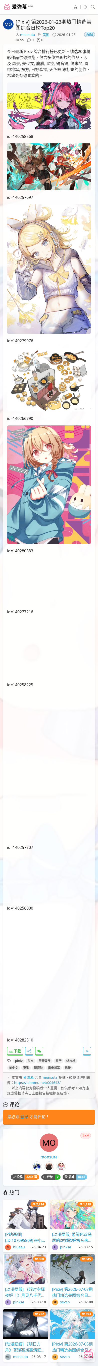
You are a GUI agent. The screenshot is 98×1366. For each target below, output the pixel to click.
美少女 (13, 1068)
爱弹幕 (28, 1077)
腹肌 (26, 1068)
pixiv (19, 1061)
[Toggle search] (93, 7)
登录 (24, 1116)
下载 (17, 1050)
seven (64, 1302)
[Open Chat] (88, 1354)
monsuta (27, 34)
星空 (59, 1061)
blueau (18, 1247)
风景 (68, 1068)
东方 (30, 1061)
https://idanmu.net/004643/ (37, 1082)
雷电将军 (54, 1068)
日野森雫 (44, 1061)
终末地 (70, 1061)
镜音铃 (38, 1068)
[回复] (87, 1051)
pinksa (65, 1247)
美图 (46, 34)
